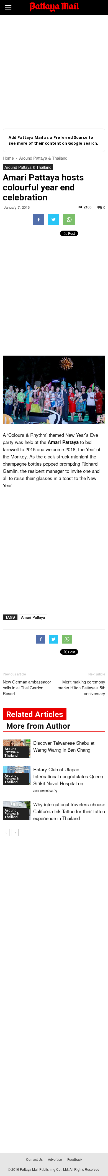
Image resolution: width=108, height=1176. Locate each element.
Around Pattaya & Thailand (28, 167)
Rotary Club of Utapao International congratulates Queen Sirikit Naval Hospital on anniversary (68, 780)
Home (8, 158)
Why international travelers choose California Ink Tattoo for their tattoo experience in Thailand (69, 811)
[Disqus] (54, 920)
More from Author (38, 726)
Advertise (55, 1159)
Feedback (74, 1159)
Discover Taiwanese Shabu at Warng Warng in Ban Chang (63, 746)
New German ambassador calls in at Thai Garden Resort (27, 687)
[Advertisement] (54, 72)
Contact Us (34, 1159)
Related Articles (34, 714)
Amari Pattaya (33, 617)
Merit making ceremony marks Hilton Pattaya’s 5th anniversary (81, 687)
